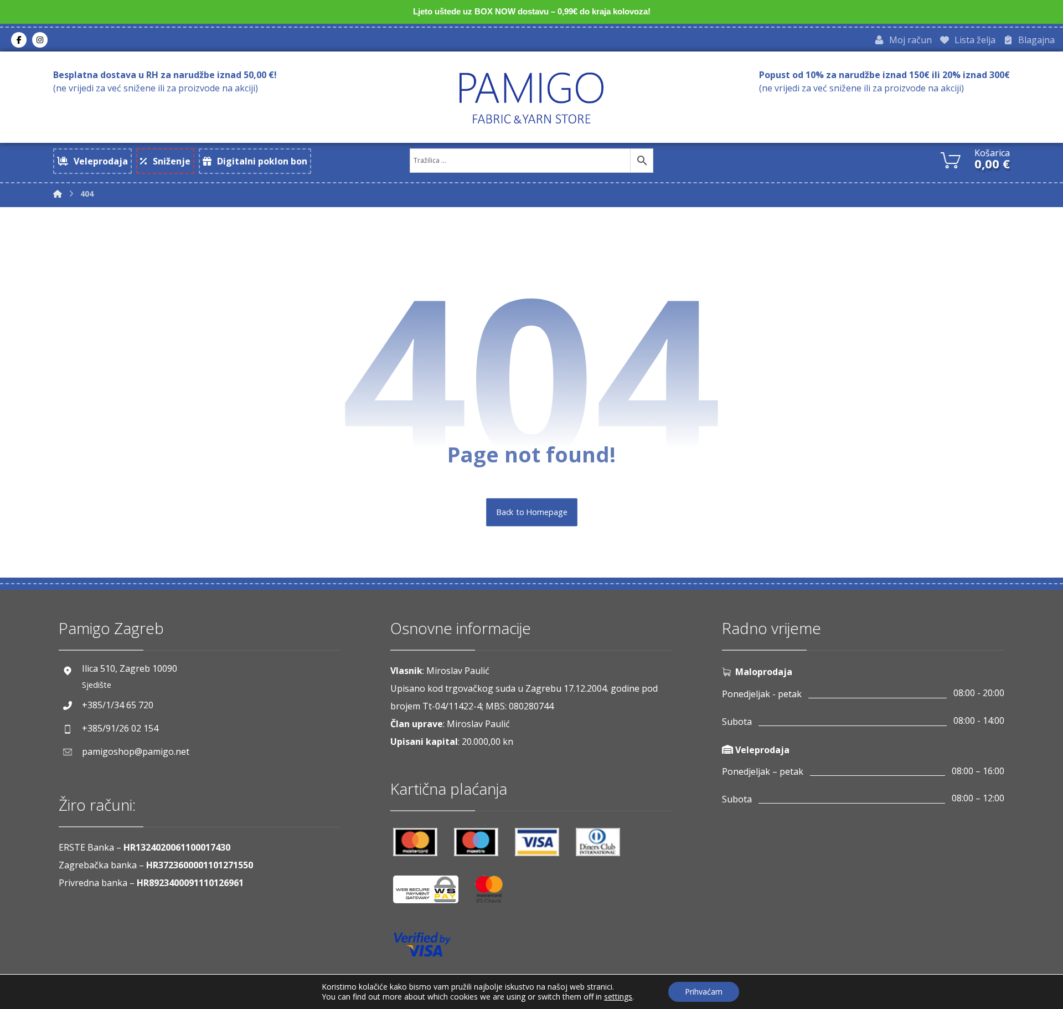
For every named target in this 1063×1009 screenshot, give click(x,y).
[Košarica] (950, 159)
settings (618, 997)
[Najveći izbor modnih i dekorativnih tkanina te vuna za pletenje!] (531, 98)
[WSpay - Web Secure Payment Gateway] (431, 893)
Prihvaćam (704, 991)
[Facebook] (19, 40)
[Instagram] (40, 40)
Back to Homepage (531, 512)
